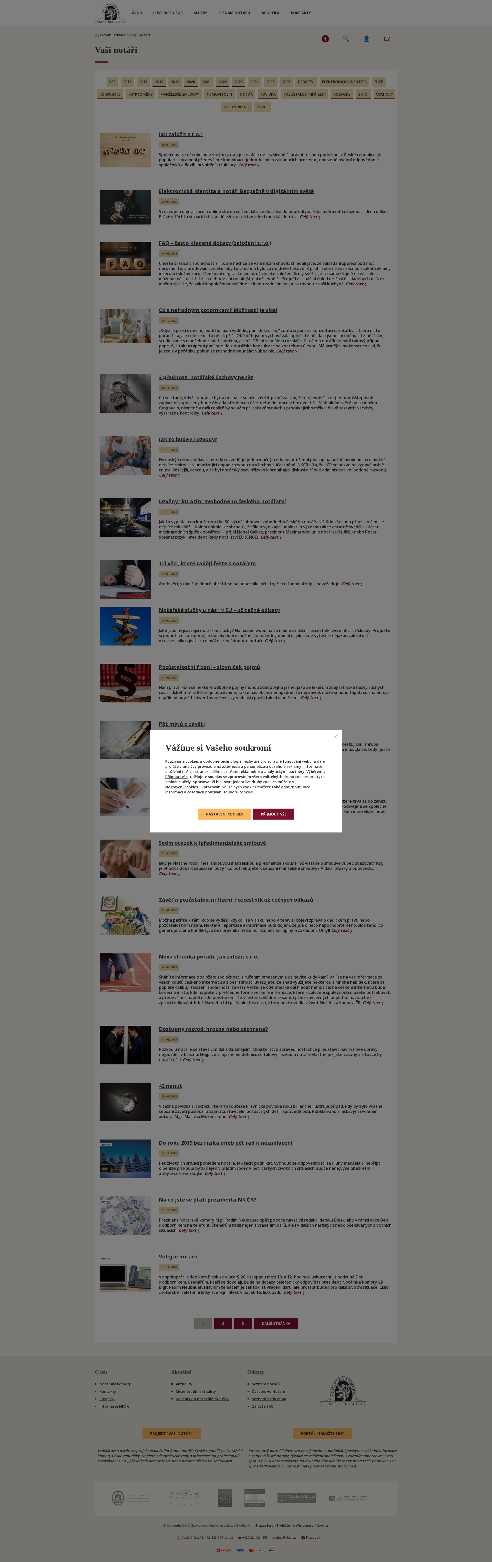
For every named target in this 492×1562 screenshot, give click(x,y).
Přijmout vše (176, 776)
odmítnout (291, 786)
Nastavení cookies (181, 786)
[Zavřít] (335, 736)
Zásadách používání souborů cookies (220, 792)
